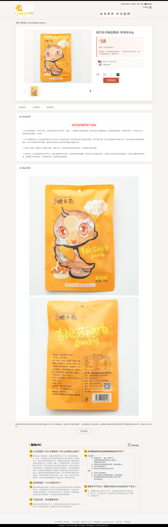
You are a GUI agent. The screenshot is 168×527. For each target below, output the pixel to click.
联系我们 (128, 522)
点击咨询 (66, 522)
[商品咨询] (133, 444)
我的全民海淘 (125, 4)
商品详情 (50, 107)
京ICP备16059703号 (102, 525)
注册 (142, 4)
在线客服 (145, 7)
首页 (18, 23)
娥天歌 (23, 23)
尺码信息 (36, 107)
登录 (138, 4)
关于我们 (119, 522)
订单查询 (133, 4)
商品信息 (22, 107)
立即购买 (111, 80)
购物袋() (149, 4)
